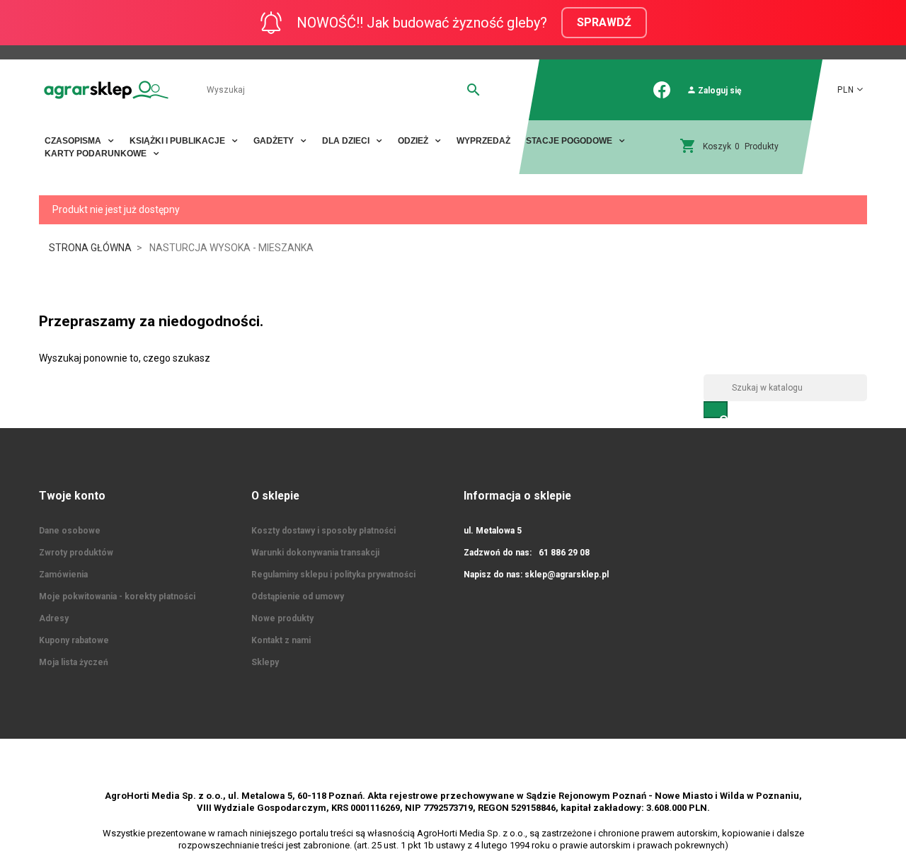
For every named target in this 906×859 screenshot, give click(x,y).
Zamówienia (63, 575)
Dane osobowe (70, 531)
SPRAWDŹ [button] (604, 22)
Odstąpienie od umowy (297, 596)
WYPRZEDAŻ (483, 141)
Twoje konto (72, 495)
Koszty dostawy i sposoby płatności (323, 531)
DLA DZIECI (347, 141)
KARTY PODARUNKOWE (97, 153)
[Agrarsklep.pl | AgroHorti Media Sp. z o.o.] (106, 89)
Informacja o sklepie (517, 495)
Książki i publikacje (178, 141)
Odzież (414, 141)
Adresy (54, 618)
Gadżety (274, 141)
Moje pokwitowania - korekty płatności (117, 596)
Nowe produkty (282, 618)
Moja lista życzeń (73, 662)
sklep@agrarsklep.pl (566, 575)
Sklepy (265, 662)
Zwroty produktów (76, 553)
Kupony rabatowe (74, 640)
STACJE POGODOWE (570, 141)
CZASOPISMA (74, 141)
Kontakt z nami (281, 640)
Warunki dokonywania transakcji (315, 553)
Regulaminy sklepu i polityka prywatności (333, 575)
